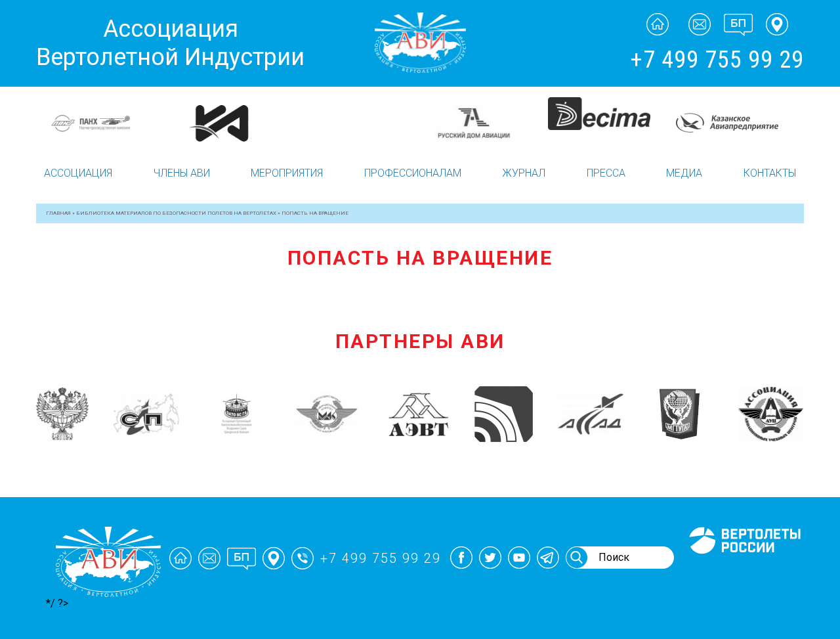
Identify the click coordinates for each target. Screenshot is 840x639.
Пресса (606, 173)
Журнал (523, 173)
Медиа (684, 173)
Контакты (770, 173)
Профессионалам (412, 173)
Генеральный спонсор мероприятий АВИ (743, 569)
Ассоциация (78, 173)
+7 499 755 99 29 (717, 60)
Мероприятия (287, 173)
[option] (106, 123)
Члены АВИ (182, 173)
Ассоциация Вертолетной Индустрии (170, 43)
